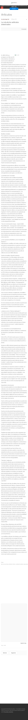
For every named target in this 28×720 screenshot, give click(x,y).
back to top (23, 643)
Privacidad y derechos (8, 711)
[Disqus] (14, 584)
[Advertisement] (13, 42)
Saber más (14, 6)
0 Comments (23, 29)
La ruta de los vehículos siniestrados (10, 23)
